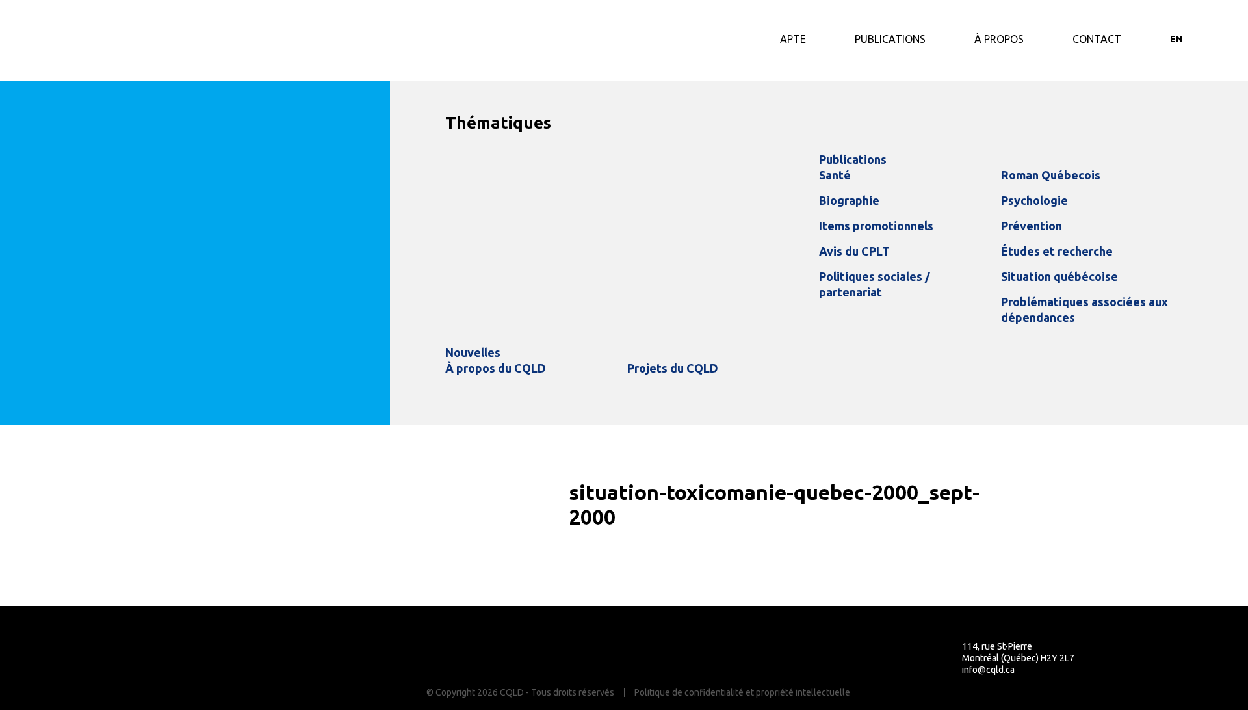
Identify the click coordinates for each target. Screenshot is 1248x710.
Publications (890, 39)
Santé (835, 174)
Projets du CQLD (672, 368)
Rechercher (1210, 39)
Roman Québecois (1050, 174)
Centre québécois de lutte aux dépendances (120, 41)
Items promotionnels (876, 225)
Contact (1096, 39)
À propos (999, 39)
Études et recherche (1057, 250)
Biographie (849, 200)
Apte (793, 39)
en (1176, 39)
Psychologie (1034, 200)
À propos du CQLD (495, 368)
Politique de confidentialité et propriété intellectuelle (742, 692)
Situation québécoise (1059, 276)
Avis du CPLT (854, 250)
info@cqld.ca (988, 669)
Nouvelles (472, 352)
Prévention (1031, 225)
